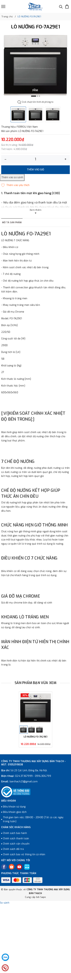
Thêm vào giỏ (35, 169)
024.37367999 (24, 776)
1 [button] (33, 96)
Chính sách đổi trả (13, 849)
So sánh (4, 902)
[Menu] (3, 6)
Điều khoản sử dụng (14, 806)
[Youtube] (19, 867)
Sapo (43, 897)
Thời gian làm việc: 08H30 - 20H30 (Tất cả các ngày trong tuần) (33, 819)
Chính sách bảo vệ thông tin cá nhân (24, 854)
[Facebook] (4, 867)
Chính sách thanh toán (16, 838)
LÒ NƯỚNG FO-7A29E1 (36, 736)
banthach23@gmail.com (24, 781)
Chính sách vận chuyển (16, 843)
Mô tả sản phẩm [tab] (12, 222)
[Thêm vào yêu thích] (15, 185)
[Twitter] (11, 866)
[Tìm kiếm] (61, 6)
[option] (35, 66)
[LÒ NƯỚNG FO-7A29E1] (35, 708)
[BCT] (16, 791)
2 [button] (37, 96)
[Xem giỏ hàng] (67, 6)
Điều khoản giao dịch (15, 812)
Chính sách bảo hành (15, 833)
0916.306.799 (43, 776)
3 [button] (39, 96)
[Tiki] (27, 867)
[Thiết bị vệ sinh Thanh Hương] (35, 6)
